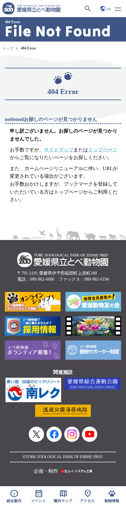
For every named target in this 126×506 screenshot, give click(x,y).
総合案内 (14, 496)
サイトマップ (58, 149)
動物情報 (112, 501)
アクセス (87, 496)
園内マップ (63, 496)
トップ (7, 48)
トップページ (102, 149)
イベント (38, 496)
